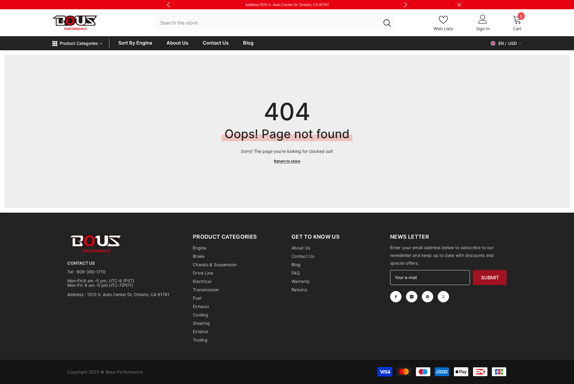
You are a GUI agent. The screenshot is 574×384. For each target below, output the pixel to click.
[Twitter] (443, 296)
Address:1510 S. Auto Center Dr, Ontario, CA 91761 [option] (287, 4)
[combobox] (267, 23)
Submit (490, 278)
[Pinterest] (427, 296)
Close (459, 4)
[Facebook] (396, 296)
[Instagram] (411, 296)
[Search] (275, 23)
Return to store (287, 161)
